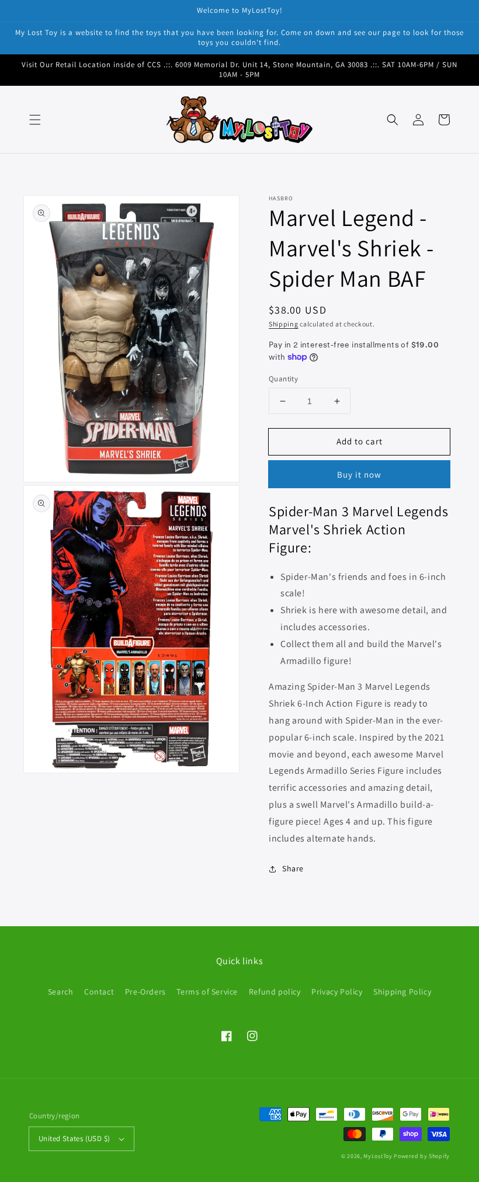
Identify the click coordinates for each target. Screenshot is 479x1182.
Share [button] (293, 868)
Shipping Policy (402, 991)
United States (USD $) (74, 1138)
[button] (35, 120)
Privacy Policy (336, 991)
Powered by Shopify (422, 1156)
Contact (99, 991)
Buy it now (359, 474)
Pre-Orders (145, 991)
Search (61, 991)
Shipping (283, 323)
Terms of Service (207, 991)
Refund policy (275, 991)
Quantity (283, 379)
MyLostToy (377, 1156)
